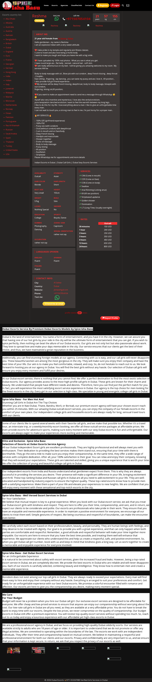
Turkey (9, 146)
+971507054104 (78, 19)
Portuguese (11, 121)
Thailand (10, 142)
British (9, 43)
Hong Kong (11, 72)
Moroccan (10, 101)
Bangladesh (11, 39)
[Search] (123, 5)
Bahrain (9, 35)
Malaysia (10, 92)
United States (12, 150)
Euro (8, 55)
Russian (9, 129)
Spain (8, 137)
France (9, 59)
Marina (9, 96)
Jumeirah (10, 88)
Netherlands (11, 105)
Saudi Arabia (11, 133)
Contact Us (89, 5)
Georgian (10, 64)
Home (46, 5)
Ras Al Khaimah (12, 125)
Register (104, 5)
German (9, 68)
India (8, 76)
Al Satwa (62, 38)
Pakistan (9, 117)
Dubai (70, 38)
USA (7, 154)
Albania (9, 23)
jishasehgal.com (61, 289)
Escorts (55, 5)
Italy (8, 84)
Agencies (64, 5)
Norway (9, 109)
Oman (8, 113)
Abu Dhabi (10, 18)
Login (116, 5)
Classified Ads (76, 5)
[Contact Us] (128, 5)
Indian (8, 80)
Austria (9, 31)
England (9, 51)
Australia (10, 27)
